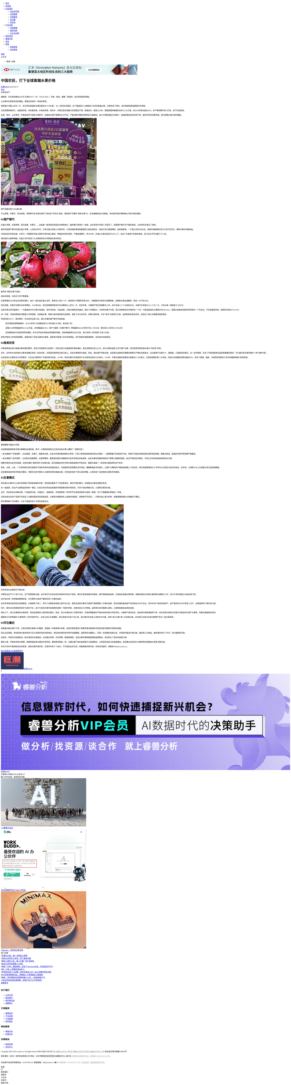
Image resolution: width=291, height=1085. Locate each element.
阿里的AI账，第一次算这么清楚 (14, 956)
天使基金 (13, 17)
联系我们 (9, 998)
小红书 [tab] (3, 1077)
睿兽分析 (9, 39)
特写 (21, 651)
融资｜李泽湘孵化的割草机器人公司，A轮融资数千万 (23, 977)
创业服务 (9, 9)
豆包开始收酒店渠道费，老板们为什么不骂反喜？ (23, 980)
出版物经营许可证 (97, 1062)
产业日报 (9, 1016)
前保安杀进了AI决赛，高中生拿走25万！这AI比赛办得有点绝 (26, 972)
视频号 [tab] (3, 1075)
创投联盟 (13, 28)
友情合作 (9, 1034)
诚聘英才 (9, 1003)
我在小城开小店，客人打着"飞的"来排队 (18, 961)
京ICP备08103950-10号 (95, 1052)
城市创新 (13, 31)
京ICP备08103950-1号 (60, 1052)
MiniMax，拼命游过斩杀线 (12, 950)
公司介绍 (9, 995)
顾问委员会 (10, 1001)
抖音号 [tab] (3, 1080)
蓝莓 (17, 651)
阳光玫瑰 (4, 651)
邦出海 (12, 22)
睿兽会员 (9, 1013)
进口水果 (11, 651)
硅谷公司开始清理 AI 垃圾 (12, 964)
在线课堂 (13, 14)
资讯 (7, 3)
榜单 (7, 44)
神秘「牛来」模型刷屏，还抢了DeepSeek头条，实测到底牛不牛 (27, 967)
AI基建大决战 (7, 828)
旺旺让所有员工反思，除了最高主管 (16, 958)
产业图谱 (9, 1019)
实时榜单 (13, 50)
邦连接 (8, 6)
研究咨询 (9, 36)
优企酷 (12, 20)
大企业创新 (14, 33)
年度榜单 (13, 47)
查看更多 (4, 983)
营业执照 (85, 1062)
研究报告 (9, 1021)
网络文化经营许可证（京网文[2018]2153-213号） (91, 1056)
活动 (7, 41)
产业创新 (9, 25)
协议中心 (9, 1047)
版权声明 (9, 1044)
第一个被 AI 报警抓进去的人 (13, 969)
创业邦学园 (14, 11)
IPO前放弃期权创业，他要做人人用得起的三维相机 (22, 975)
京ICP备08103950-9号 (78, 1052)
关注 (3, 90)
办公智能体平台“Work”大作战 (14, 890)
